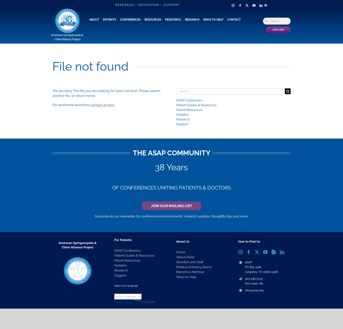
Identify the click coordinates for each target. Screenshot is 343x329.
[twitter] (247, 5)
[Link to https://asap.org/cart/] (266, 5)
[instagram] (233, 5)
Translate (148, 302)
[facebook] (240, 5)
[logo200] (77, 257)
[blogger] (274, 252)
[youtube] (253, 5)
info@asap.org (254, 290)
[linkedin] (260, 5)
